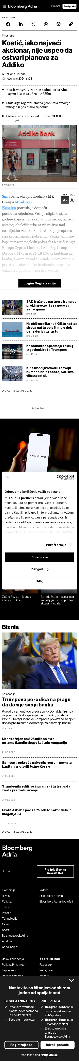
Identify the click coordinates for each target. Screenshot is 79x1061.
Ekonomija (9, 890)
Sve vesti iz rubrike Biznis (17, 391)
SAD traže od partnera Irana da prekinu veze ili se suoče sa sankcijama (51, 305)
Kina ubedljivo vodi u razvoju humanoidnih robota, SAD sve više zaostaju (50, 372)
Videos (44, 890)
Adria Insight (10, 947)
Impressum (9, 970)
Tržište (6, 907)
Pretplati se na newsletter (55, 871)
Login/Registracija (39, 283)
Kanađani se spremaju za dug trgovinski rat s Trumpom (49, 348)
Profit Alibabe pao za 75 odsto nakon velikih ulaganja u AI (37, 812)
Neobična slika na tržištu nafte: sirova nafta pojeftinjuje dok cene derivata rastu (51, 327)
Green (6, 924)
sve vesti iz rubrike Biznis (17, 832)
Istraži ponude (57, 1045)
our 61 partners (22, 498)
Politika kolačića (12, 976)
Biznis (10, 627)
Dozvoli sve (39, 557)
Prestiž (6, 913)
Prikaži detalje (56, 545)
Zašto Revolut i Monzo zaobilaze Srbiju (16, 598)
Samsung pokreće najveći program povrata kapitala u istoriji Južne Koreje (37, 764)
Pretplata (69, 6)
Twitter (44, 976)
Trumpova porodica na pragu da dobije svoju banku (36, 702)
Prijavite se (50, 1055)
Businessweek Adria (15, 935)
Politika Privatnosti (14, 964)
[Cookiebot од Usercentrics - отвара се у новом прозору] (56, 477)
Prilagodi (37, 569)
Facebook (46, 964)
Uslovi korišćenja (13, 959)
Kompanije (9, 694)
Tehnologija (9, 918)
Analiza (7, 941)
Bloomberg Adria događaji (56, 901)
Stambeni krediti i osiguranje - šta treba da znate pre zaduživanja (36, 788)
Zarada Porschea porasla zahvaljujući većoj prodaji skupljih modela (57, 600)
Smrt (6, 196)
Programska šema (51, 895)
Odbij (39, 581)
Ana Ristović (18, 74)
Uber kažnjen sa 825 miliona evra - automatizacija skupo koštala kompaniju (34, 741)
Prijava (55, 6)
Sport (5, 930)
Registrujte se (21, 1045)
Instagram (46, 970)
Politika (7, 901)
